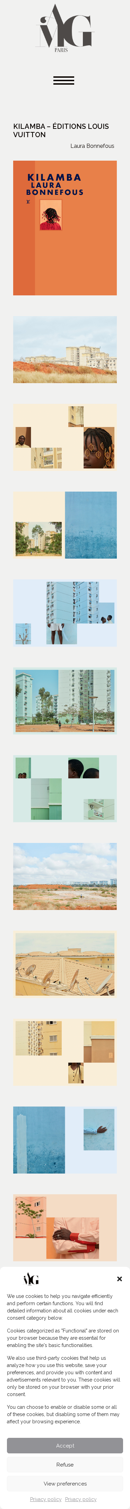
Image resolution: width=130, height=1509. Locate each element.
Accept (65, 1446)
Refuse (65, 1465)
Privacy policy (46, 1499)
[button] (119, 1278)
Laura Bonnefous (92, 146)
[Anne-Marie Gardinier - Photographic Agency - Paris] (65, 27)
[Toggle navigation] (65, 81)
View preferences (65, 1484)
